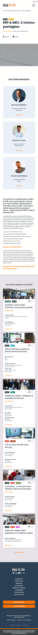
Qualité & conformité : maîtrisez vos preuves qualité (19, 306)
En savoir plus (8, 329)
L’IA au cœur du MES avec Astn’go (17, 445)
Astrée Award (19, 585)
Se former (18, 482)
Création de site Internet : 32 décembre (19, 625)
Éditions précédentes (19, 588)
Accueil (5, 10)
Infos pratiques (19, 592)
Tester (17, 526)
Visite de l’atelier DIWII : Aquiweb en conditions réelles (19, 531)
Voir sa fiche (19, 114)
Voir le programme (19, 552)
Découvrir (11, 19)
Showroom (19, 583)
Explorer (12, 392)
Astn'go (7, 441)
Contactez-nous (19, 594)
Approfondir (7, 301)
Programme (11, 10)
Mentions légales (11, 620)
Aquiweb (5, 19)
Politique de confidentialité (24, 620)
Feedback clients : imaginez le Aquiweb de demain (19, 397)
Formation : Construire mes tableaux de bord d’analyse (18, 487)
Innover (12, 345)
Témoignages (19, 590)
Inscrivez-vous (19, 602)
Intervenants (19, 581)
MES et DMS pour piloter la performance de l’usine (17, 350)
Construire (13, 441)
